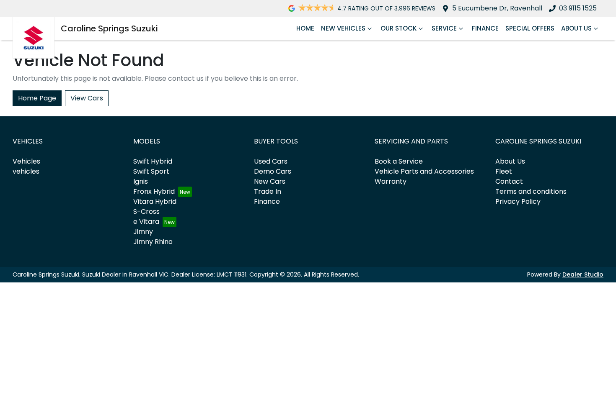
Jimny (143, 231)
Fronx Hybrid (154, 191)
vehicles (26, 171)
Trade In (267, 191)
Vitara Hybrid (154, 201)
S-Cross (146, 211)
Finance (485, 28)
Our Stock (398, 28)
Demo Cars (272, 171)
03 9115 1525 (578, 8)
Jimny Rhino (153, 241)
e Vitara (146, 221)
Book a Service (399, 161)
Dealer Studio (582, 274)
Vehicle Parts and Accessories (424, 171)
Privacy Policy (518, 201)
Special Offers (529, 28)
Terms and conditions (531, 191)
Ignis (140, 181)
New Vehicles (343, 28)
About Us (576, 28)
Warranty (390, 181)
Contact (509, 181)
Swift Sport (151, 171)
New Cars (269, 181)
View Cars (86, 98)
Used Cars (270, 161)
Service (444, 28)
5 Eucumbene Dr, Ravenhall (497, 8)
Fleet (503, 171)
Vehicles (26, 161)
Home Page (37, 98)
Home (305, 28)
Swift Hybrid (152, 161)
